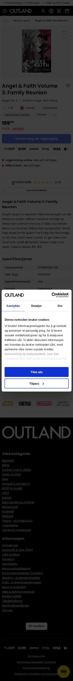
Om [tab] (59, 305)
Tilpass (34, 383)
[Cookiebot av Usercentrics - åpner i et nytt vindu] (52, 295)
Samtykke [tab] (13, 305)
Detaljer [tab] (36, 305)
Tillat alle (37, 372)
